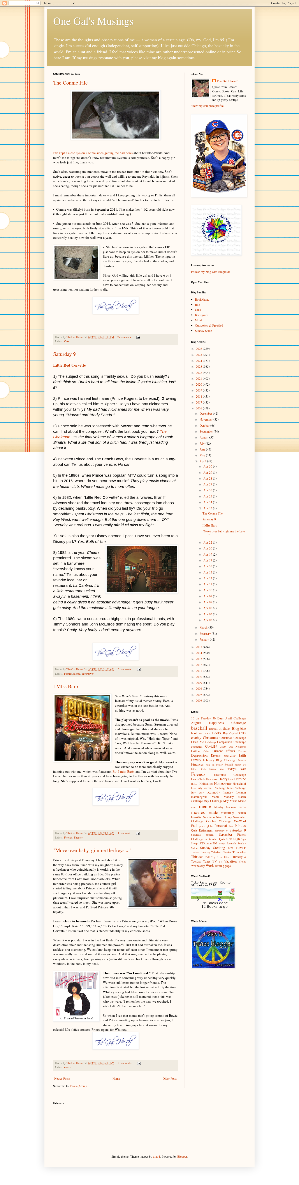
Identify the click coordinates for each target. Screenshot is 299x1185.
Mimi (198, 320)
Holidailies (206, 783)
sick (229, 838)
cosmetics (196, 746)
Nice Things (224, 817)
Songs (222, 843)
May (203, 455)
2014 (199, 653)
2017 (199, 402)
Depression (199, 755)
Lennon (241, 792)
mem (193, 807)
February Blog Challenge (219, 760)
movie (242, 807)
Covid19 (211, 746)
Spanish (231, 843)
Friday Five (216, 769)
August (204, 437)
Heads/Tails (198, 779)
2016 (199, 408)
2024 (199, 361)
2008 (199, 688)
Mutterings (227, 813)
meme (76, 674)
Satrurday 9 (221, 830)
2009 (199, 683)
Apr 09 (208, 596)
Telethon (216, 852)
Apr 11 (208, 584)
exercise (230, 755)
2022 (199, 373)
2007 (199, 695)
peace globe (206, 826)
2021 (199, 378)
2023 (199, 366)
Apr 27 (208, 484)
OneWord (240, 821)
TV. (221, 861)
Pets (231, 826)
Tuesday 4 (239, 857)
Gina (198, 310)
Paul (194, 825)
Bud (197, 305)
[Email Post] (138, 337)
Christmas (210, 737)
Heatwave (212, 779)
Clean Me (197, 742)
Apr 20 (208, 548)
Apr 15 (208, 572)
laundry (228, 792)
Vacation (230, 861)
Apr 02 (208, 620)
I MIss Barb (65, 686)
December (206, 413)
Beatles (213, 729)
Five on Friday (214, 764)
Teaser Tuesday (200, 852)
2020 (199, 384)
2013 (199, 659)
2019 (199, 390)
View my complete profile (207, 106)
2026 (199, 348)
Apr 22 (208, 542)
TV (214, 861)
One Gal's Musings (93, 21)
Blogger (182, 1156)
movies (198, 812)
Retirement (206, 830)
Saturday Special (202, 835)
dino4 (156, 1156)
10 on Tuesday (201, 718)
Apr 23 (208, 508)
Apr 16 (208, 566)
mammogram (199, 797)
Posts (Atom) (78, 1086)
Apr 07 (208, 602)
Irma (193, 788)
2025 (199, 355)
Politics (240, 825)
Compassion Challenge (231, 742)
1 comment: (125, 833)
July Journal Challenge (211, 788)
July (203, 443)
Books (216, 732)
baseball (199, 727)
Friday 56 (240, 764)
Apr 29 (208, 472)
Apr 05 (208, 608)
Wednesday (198, 866)
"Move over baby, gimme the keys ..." (92, 850)
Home (116, 1078)
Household (239, 783)
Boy (225, 733)
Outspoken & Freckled (209, 325)
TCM (230, 848)
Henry (222, 778)
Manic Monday (223, 797)
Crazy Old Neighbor (233, 746)
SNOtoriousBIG (208, 843)
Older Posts (170, 1078)
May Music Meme (234, 801)
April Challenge (235, 718)
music (67, 1067)
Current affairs (223, 750)
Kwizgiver (201, 315)
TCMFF (241, 848)
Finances (197, 764)
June (203, 449)
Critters (195, 751)
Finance (242, 760)
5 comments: (125, 669)
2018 (199, 396)
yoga (228, 866)
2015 (199, 647)
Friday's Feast (236, 769)
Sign (243, 839)
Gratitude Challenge (230, 775)
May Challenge (213, 801)
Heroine (240, 778)
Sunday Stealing (212, 847)
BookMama (202, 299)
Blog (235, 728)
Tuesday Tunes (200, 861)
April (203, 461)
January (205, 639)
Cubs (206, 751)
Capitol (233, 733)
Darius (242, 751)
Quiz (194, 830)
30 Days (218, 718)
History (195, 783)
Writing (219, 866)
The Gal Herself (227, 81)
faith (242, 755)
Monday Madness (225, 807)
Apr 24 (208, 502)
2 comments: (124, 337)
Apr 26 (208, 490)
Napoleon (209, 817)
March (204, 627)
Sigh (236, 838)
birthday (224, 728)
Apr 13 (208, 578)
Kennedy (213, 792)
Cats (66, 341)
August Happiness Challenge (218, 722)
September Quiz (215, 839)
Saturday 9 (64, 353)
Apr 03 (208, 614)
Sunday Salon (203, 331)
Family (68, 674)
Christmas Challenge (233, 738)
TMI (207, 857)
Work (210, 865)
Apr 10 (208, 590)
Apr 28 (208, 478)
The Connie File (70, 82)
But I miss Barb (123, 771)
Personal (221, 825)
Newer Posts (62, 1078)
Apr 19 (208, 554)
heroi (231, 779)
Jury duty (197, 792)
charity (196, 737)
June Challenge (236, 788)
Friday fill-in (198, 769)
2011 (199, 671)
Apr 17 (208, 560)
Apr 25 (208, 496)
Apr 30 (208, 466)
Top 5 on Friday (221, 857)
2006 (199, 700)
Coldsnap (210, 742)
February (206, 633)
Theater (78, 837)
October (205, 425)
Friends (68, 837)
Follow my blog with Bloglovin (210, 272)
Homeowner (223, 783)
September (207, 431)
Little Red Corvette (69, 365)
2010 (199, 677)
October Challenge (218, 821)
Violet (242, 861)
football (229, 764)
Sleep (194, 843)
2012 (199, 665)
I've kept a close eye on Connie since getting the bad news (93, 153)
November (206, 419)
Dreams (215, 755)
